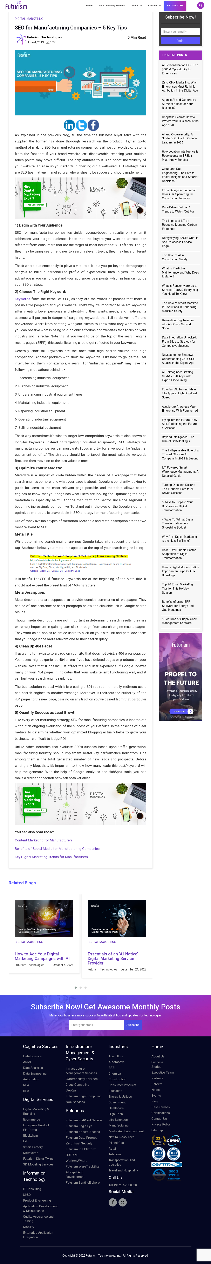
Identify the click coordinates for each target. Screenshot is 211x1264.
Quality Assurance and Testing (38, 1219)
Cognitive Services (41, 1046)
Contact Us (154, 5)
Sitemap (157, 1130)
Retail (112, 1148)
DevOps (71, 1090)
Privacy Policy (160, 1124)
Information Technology (34, 1176)
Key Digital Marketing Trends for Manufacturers (51, 857)
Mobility (28, 1227)
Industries (118, 1046)
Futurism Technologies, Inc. (103, 1255)
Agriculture (116, 1056)
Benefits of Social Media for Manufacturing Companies (57, 849)
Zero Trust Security (79, 1143)
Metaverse (30, 1153)
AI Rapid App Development (75, 1174)
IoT (25, 1141)
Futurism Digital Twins (38, 1159)
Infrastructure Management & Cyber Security (80, 1052)
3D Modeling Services (38, 1164)
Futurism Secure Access (83, 1132)
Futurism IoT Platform (81, 1149)
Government (117, 1102)
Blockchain (30, 1135)
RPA (26, 1085)
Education (115, 1091)
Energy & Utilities (120, 1096)
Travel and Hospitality (123, 1170)
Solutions (75, 1110)
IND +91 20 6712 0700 (123, 1185)
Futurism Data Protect (81, 1137)
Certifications (160, 1113)
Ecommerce (31, 1119)
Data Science (32, 1056)
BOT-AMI (72, 1155)
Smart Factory (33, 1147)
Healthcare (116, 1108)
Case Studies (160, 1107)
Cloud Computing (77, 1085)
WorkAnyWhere (76, 1161)
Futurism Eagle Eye (79, 1126)
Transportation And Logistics (122, 1162)
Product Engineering (37, 1200)
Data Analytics (33, 1068)
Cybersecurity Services (82, 1079)
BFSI (112, 1068)
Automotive (117, 1062)
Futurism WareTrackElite (83, 1166)
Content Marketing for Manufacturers (44, 840)
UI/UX (27, 1195)
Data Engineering (35, 1073)
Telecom (115, 1154)
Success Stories (157, 1064)
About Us (136, 5)
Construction (117, 1079)
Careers (157, 1084)
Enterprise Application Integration (38, 1235)
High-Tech (116, 1114)
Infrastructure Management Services (81, 1071)
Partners (157, 1078)
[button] (75, 988)
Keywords (22, 299)
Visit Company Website (112, 5)
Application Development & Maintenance (40, 1208)
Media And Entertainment (126, 1131)
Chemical (115, 1073)
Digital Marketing (29, 19)
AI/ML (27, 1062)
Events (156, 1095)
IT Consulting (32, 1189)
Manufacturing (119, 1125)
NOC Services (75, 1102)
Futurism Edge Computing (83, 1096)
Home (89, 5)
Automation (31, 1079)
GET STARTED (175, 5)
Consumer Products (122, 1085)
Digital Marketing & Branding (36, 1111)
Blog (154, 1101)
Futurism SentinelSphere (83, 1182)
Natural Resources (122, 1137)
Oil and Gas (116, 1143)
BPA (26, 1091)
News (155, 1090)
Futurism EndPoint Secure (84, 1120)
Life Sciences (118, 1120)
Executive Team (162, 1072)
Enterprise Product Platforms (36, 1127)
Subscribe (133, 1025)
